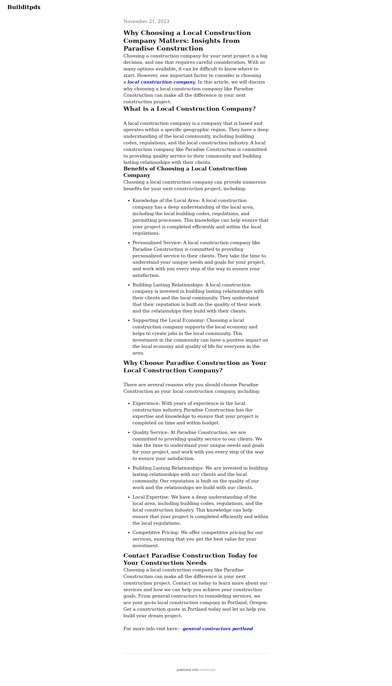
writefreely (207, 669)
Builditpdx (24, 7)
